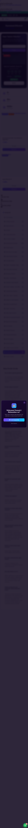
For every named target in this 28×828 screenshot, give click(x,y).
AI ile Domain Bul (14, 419)
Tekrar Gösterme (14, 423)
